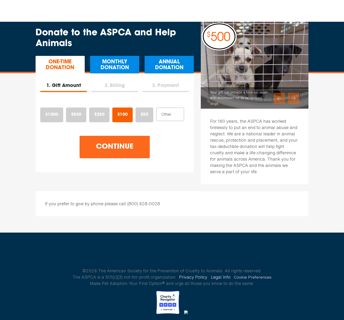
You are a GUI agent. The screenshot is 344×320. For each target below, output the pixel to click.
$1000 (51, 115)
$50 (144, 115)
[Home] (31, 11)
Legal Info (221, 277)
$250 (99, 115)
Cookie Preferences (252, 277)
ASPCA (172, 254)
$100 (122, 115)
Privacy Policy (193, 277)
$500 (76, 115)
